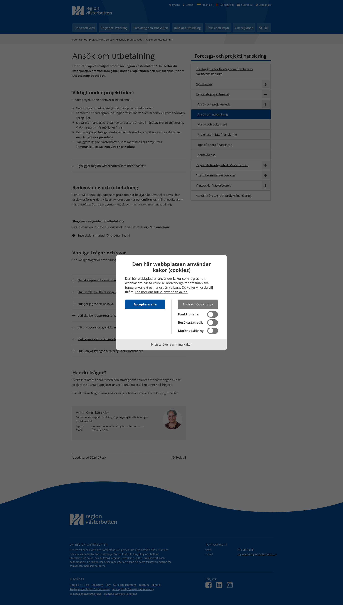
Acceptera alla (145, 304)
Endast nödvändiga (198, 304)
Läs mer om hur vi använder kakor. (161, 292)
